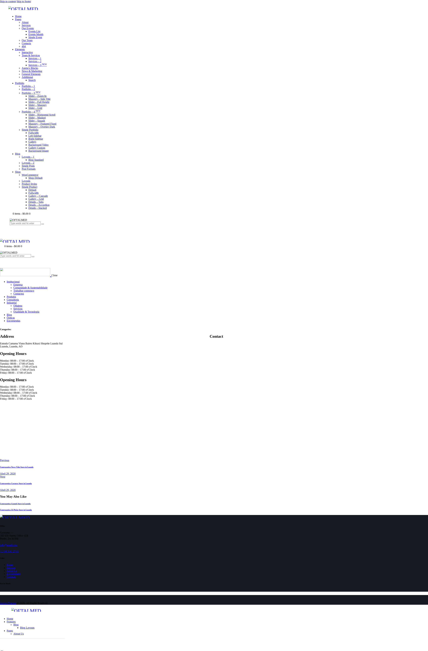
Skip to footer (24, 1)
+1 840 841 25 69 (9, 551)
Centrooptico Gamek (15, 504)
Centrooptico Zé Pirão (16, 510)
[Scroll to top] (2, 649)
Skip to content (8, 1)
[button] (2, 262)
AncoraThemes (8, 603)
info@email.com (9, 545)
